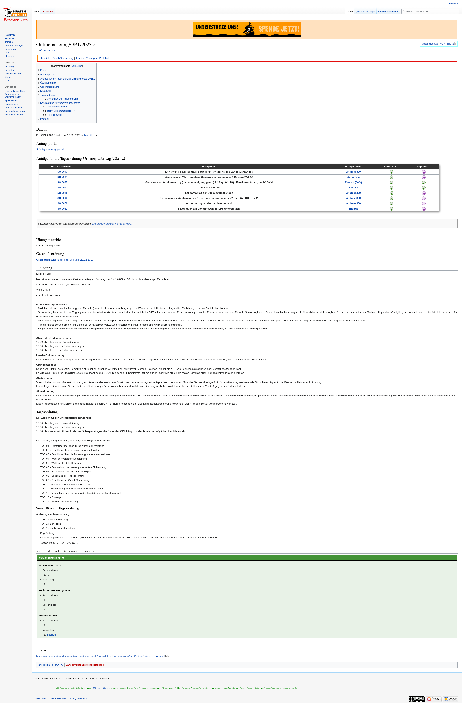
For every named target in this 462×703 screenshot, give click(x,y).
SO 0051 (62, 208)
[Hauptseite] (15, 14)
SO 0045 (62, 182)
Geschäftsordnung (62, 58)
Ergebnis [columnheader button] (422, 166)
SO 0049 (62, 198)
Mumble (88, 135)
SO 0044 (62, 176)
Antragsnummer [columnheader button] (61, 166)
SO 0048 (62, 192)
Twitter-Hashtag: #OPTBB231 (437, 43)
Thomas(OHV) (353, 182)
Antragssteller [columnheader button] (352, 166)
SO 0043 (62, 171)
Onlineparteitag (47, 50)
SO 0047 (62, 187)
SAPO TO (57, 664)
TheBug (353, 208)
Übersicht (44, 58)
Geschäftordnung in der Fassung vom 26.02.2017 (64, 259)
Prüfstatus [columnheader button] (390, 166)
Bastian (353, 187)
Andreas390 (353, 171)
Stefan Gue (353, 176)
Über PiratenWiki (58, 698)
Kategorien (43, 664)
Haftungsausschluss (78, 698)
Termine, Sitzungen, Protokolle (93, 58)
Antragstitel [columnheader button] (208, 166)
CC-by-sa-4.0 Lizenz (101, 688)
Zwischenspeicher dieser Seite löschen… (112, 224)
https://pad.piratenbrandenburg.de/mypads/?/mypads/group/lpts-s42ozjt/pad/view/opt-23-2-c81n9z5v (93, 655)
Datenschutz (41, 698)
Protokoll (160, 655)
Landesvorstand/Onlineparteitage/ (85, 664)
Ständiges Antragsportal (50, 149)
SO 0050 (62, 203)
